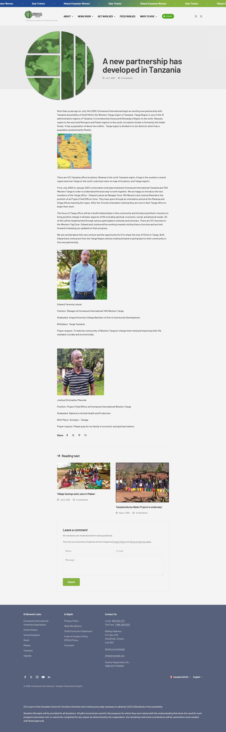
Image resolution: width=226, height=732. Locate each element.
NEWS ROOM (84, 16)
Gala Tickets (25, 3)
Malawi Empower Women (64, 3)
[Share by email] (85, 435)
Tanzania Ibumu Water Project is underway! (139, 506)
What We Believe (73, 626)
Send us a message (115, 649)
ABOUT (67, 16)
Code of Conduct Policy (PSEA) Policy (76, 638)
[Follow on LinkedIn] (49, 677)
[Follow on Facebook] (25, 677)
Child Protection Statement (78, 631)
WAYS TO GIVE (147, 16)
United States (31, 629)
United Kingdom (32, 634)
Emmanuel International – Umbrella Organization (37, 622)
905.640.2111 (118, 620)
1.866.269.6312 (122, 624)
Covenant (69, 645)
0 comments (127, 78)
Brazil (26, 640)
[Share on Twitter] (73, 435)
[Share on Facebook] (67, 435)
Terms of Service (138, 541)
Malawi (27, 645)
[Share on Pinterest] (79, 435)
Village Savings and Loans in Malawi (76, 493)
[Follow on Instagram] (37, 677)
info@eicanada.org (114, 655)
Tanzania (28, 650)
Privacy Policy (118, 541)
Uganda (27, 655)
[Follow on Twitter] (31, 677)
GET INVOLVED (105, 16)
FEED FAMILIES (127, 16)
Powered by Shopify (73, 686)
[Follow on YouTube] (43, 677)
